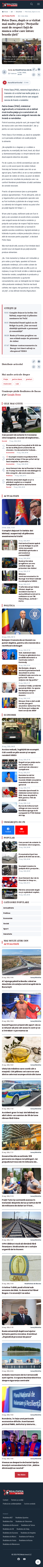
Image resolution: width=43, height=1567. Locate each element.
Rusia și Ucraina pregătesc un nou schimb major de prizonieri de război (24, 338)
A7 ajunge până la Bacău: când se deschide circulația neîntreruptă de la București (21, 984)
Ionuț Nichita (35, 977)
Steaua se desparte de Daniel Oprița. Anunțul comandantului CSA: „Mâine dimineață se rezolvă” (20, 1465)
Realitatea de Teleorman (24, 1521)
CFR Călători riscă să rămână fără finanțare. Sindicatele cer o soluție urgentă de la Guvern (19, 1246)
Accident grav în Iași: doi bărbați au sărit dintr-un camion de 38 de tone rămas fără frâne (20, 1115)
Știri (12, 12)
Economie (10, 453)
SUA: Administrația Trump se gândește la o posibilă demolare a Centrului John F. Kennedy (29, 657)
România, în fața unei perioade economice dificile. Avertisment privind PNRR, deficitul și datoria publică (18, 1423)
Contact (5, 1500)
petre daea (17, 379)
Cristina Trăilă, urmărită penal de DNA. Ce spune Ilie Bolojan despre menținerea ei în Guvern (30, 690)
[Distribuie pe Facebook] (39, 69)
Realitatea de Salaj (23, 1529)
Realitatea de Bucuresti (10, 1525)
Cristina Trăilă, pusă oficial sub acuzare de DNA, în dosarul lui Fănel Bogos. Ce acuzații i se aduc (20, 1290)
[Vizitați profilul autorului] (4, 72)
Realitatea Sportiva (22, 1518)
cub (17, 384)
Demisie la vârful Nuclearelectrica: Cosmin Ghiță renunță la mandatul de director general (30, 780)
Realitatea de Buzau (25, 1540)
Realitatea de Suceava (10, 1533)
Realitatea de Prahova (26, 1537)
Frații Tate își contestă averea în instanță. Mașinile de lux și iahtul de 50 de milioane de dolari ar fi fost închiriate (21, 1204)
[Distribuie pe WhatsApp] (34, 74)
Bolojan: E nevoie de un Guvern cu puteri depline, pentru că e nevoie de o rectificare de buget (21, 643)
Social (4, 441)
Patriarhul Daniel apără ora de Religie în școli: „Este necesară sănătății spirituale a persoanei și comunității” (23, 326)
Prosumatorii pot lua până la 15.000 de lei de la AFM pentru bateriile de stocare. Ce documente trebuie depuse (23, 449)
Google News (14, 394)
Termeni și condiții (17, 1500)
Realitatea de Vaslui (9, 1540)
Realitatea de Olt (8, 1529)
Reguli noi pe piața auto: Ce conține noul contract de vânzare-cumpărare (30, 766)
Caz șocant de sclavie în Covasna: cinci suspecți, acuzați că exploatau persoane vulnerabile (20, 438)
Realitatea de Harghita (28, 1533)
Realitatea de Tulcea (28, 1525)
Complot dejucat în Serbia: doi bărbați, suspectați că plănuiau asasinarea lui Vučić (23, 315)
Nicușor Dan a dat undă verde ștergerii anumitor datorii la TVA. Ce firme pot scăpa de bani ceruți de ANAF (29, 706)
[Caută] (31, 4)
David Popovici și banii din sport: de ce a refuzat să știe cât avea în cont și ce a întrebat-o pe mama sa (21, 1028)
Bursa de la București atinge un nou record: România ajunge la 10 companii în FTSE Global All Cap (29, 811)
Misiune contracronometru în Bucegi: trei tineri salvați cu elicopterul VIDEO (23, 348)
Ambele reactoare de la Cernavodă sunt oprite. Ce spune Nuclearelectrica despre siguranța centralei (21, 1377)
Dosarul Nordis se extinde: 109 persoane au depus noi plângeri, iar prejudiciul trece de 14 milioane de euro (20, 1160)
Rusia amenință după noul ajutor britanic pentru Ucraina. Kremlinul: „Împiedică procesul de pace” (19, 1334)
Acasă (6, 12)
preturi (29, 379)
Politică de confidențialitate (12, 1504)
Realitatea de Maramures (11, 1544)
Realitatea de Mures (9, 1537)
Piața (5, 379)
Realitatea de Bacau (26, 70)
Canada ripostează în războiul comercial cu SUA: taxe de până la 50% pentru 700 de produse (29, 795)
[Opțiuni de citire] (38, 1562)
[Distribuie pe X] (39, 74)
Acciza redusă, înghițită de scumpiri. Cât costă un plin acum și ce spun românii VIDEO (20, 752)
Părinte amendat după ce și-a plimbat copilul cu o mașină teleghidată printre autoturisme (21, 482)
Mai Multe (21, 1475)
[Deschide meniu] (38, 4)
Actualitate (19, 12)
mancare (7, 384)
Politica (9, 476)
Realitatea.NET (8, 1518)
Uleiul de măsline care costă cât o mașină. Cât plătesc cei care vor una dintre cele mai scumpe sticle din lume (21, 1071)
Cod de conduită (29, 1504)
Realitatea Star (8, 1521)
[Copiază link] (34, 69)
